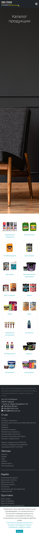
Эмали (29, 295)
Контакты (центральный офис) (13, 436)
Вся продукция (7, 466)
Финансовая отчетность (10, 434)
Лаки (29, 314)
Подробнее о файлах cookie (19, 527)
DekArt (4, 461)
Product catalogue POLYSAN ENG (14, 445)
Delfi (3, 459)
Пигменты (29, 333)
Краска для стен (7, 482)
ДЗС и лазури (9, 295)
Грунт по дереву (7, 501)
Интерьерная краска (9, 478)
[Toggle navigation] (36, 4)
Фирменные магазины (10, 432)
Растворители (9, 354)
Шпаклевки (9, 372)
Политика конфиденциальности (19, 523)
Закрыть (19, 531)
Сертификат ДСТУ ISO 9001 (12, 447)
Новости (4, 425)
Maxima (4, 454)
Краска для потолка (9, 480)
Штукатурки (29, 372)
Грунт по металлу (7, 503)
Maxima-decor (6, 463)
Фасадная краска (8, 484)
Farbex (4, 457)
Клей (10, 314)
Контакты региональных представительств (18, 423)
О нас (3, 418)
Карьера (4, 427)
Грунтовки (10, 274)
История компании (9, 420)
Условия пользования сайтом (19, 525)
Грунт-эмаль (29, 256)
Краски (29, 354)
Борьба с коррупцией (10, 439)
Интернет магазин (8, 429)
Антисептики (29, 235)
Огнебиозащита (9, 256)
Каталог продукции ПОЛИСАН (13, 442)
